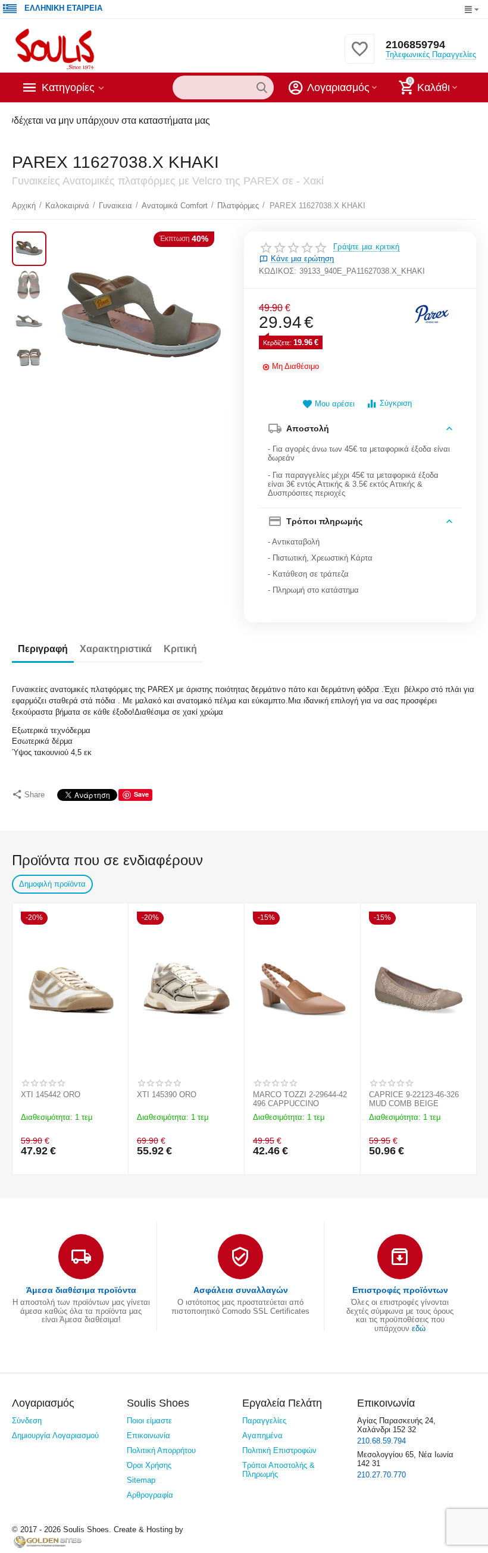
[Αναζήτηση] (262, 87)
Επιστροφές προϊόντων (400, 1290)
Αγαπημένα (262, 1435)
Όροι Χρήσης (149, 1465)
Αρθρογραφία (150, 1495)
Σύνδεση (27, 1420)
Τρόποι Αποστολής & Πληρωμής (278, 1470)
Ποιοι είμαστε (149, 1420)
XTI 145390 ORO (166, 1094)
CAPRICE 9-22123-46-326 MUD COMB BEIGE (414, 1099)
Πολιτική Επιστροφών (279, 1450)
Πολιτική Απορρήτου (161, 1450)
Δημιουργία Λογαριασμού (55, 1435)
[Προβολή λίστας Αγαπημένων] (359, 55)
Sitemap (141, 1480)
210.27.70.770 (381, 1474)
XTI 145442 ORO (50, 1094)
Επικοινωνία (148, 1435)
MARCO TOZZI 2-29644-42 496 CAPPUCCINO (300, 1099)
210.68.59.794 (381, 1440)
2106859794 (415, 45)
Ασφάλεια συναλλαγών (240, 1290)
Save (141, 794)
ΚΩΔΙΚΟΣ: (277, 271)
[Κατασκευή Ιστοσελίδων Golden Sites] (47, 1541)
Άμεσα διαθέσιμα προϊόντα (81, 1290)
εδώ (419, 1328)
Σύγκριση (396, 403)
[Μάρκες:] (431, 312)
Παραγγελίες (264, 1420)
